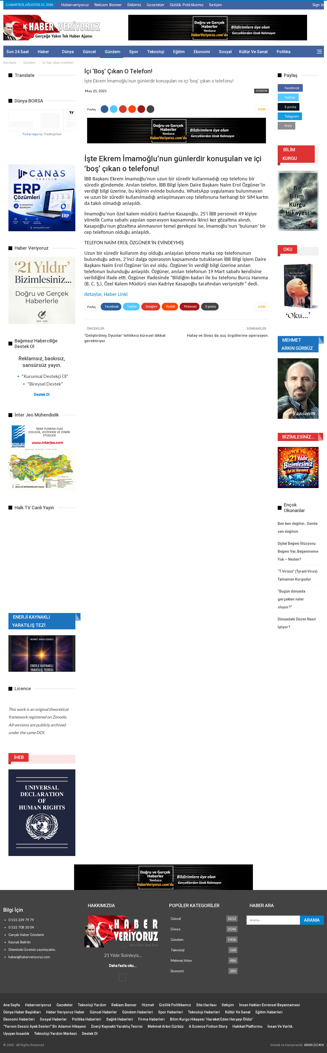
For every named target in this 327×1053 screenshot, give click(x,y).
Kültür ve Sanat (253, 51)
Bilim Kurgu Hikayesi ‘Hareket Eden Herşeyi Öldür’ (211, 1019)
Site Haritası (206, 1005)
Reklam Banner (108, 5)
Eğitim (179, 51)
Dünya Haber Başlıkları (22, 1012)
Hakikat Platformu (247, 1026)
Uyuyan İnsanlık (16, 1034)
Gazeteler (156, 5)
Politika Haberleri (86, 1019)
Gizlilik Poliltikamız (187, 5)
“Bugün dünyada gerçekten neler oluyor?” (291, 599)
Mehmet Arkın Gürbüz (166, 1026)
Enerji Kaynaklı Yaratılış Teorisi (117, 1026)
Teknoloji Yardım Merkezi (55, 1034)
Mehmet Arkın (181, 960)
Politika (283, 51)
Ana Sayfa (11, 1005)
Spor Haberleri (170, 1012)
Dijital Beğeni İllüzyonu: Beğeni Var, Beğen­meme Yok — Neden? (298, 551)
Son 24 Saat (17, 51)
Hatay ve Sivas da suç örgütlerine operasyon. (228, 335)
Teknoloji (155, 51)
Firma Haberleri (151, 1019)
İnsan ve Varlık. (280, 1026)
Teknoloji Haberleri (204, 1012)
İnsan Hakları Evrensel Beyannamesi (269, 1005)
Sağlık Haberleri (119, 1019)
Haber (43, 51)
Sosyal (225, 51)
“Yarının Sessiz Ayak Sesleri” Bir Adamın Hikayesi (44, 1026)
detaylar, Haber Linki (106, 294)
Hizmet (148, 1005)
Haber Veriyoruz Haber (65, 1012)
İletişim (215, 5)
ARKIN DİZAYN (314, 1045)
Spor (133, 51)
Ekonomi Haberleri (19, 1019)
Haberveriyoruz (75, 5)
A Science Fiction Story (208, 1026)
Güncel (89, 51)
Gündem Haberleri (137, 1012)
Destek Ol (42, 394)
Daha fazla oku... (123, 966)
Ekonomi (202, 51)
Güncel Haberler (103, 1012)
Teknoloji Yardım (92, 1005)
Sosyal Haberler (53, 1019)
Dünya (68, 51)
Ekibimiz (134, 5)
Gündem (112, 51)
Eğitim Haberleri (269, 1012)
